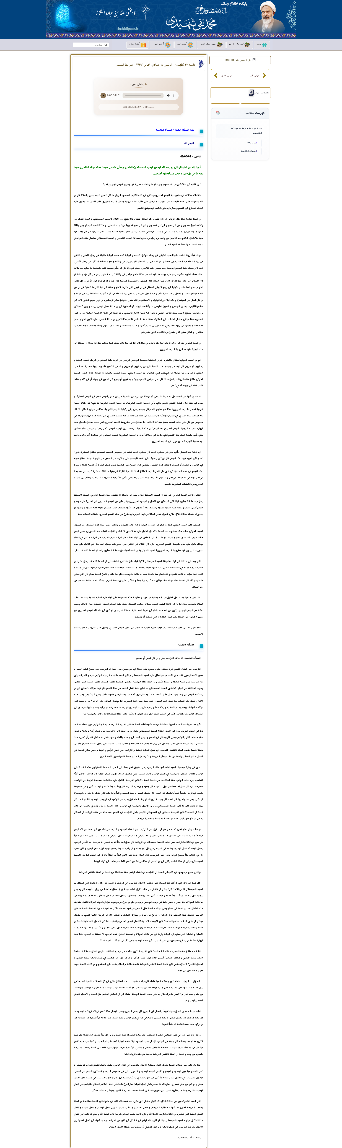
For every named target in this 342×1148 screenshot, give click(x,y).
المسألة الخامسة (249, 151)
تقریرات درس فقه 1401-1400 (238, 60)
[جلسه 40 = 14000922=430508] (250, 92)
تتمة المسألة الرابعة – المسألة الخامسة (246, 131)
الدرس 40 (252, 143)
